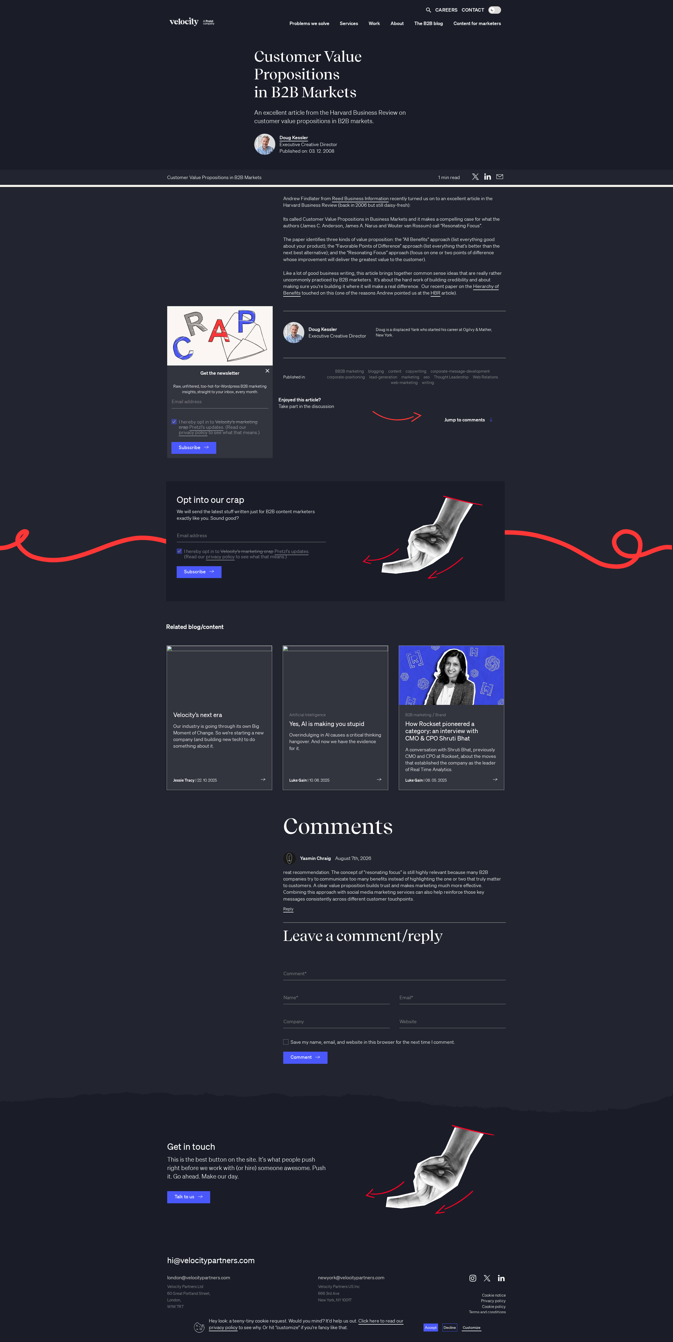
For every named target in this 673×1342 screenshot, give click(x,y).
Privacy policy (493, 1300)
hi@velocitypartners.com (211, 1260)
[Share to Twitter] (475, 177)
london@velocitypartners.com (198, 1277)
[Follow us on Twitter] (487, 1278)
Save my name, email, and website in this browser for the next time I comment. (373, 1042)
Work (374, 23)
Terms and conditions (487, 1312)
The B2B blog (428, 23)
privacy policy (193, 432)
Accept (431, 1327)
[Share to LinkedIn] (488, 177)
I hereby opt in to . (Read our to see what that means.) (219, 427)
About (397, 23)
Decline (450, 1327)
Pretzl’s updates (206, 427)
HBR (435, 293)
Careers (446, 10)
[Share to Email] (500, 177)
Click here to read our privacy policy (306, 1324)
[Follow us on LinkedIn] (501, 1278)
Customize (471, 1327)
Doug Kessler (294, 137)
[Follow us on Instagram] (473, 1278)
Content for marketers (477, 23)
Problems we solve (309, 23)
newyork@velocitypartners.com (351, 1277)
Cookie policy (494, 1306)
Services (349, 23)
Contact (473, 10)
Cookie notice (494, 1295)
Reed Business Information (360, 198)
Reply (288, 909)
